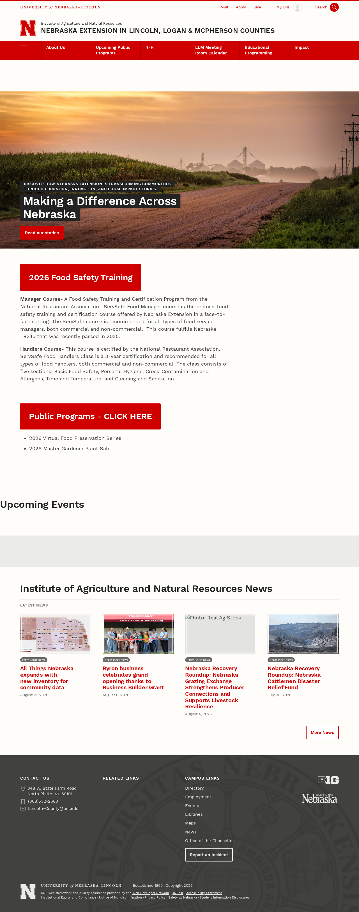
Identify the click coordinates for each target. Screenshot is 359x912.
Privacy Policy (155, 897)
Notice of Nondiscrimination (120, 897)
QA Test (177, 893)
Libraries (194, 814)
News (191, 832)
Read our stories (42, 232)
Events (192, 805)
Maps (190, 823)
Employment (198, 797)
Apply (241, 7)
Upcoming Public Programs (113, 50)
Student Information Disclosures (224, 897)
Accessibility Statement (204, 893)
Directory (194, 788)
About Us (55, 47)
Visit (224, 7)
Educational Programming (258, 50)
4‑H (150, 47)
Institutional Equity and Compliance (68, 897)
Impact (301, 47)
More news (322, 732)
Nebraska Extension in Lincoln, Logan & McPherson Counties (158, 31)
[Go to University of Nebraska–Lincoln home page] (28, 28)
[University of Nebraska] (320, 798)
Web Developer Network (150, 893)
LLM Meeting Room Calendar (211, 50)
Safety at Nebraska (182, 897)
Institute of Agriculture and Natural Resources (81, 23)
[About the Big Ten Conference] (328, 780)
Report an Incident (209, 854)
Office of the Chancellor (209, 840)
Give (257, 7)
